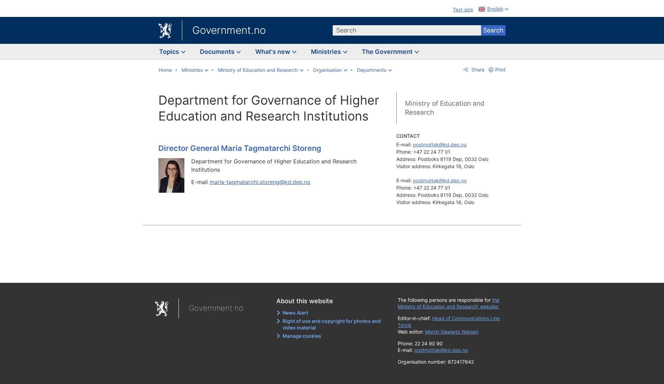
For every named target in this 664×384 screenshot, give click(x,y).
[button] (195, 70)
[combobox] (407, 30)
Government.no (229, 30)
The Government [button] (388, 51)
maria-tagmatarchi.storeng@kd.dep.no (260, 182)
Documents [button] (218, 51)
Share (477, 70)
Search (493, 30)
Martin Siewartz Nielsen (451, 332)
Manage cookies (302, 336)
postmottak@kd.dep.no (440, 144)
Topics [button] (170, 51)
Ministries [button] (326, 51)
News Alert (295, 313)
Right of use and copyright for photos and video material (332, 324)
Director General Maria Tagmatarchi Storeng (239, 148)
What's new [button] (273, 51)
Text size (463, 9)
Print (500, 70)
